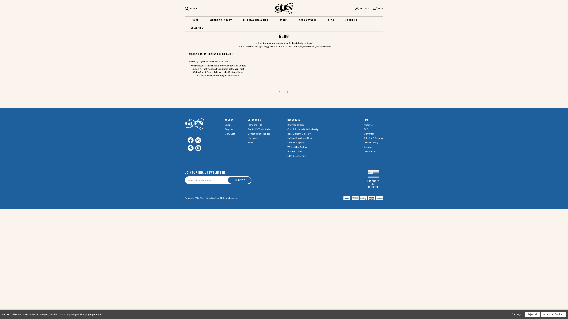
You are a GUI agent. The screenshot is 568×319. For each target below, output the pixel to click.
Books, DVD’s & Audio (259, 129)
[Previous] (280, 92)
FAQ (366, 129)
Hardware (253, 138)
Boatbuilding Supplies (259, 133)
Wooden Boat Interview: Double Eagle (211, 54)
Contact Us (369, 151)
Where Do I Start (221, 20)
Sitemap (368, 146)
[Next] (286, 92)
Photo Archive (294, 151)
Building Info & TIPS (255, 20)
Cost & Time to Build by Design (303, 129)
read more (233, 75)
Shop (195, 20)
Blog (331, 20)
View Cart (230, 133)
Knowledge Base (295, 124)
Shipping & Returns (373, 138)
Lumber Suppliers (296, 142)
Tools (250, 142)
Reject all (532, 314)
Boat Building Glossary (299, 133)
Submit (239, 180)
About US (351, 20)
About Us (368, 124)
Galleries (197, 28)
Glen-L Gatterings (296, 155)
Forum (284, 20)
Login (227, 124)
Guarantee (369, 133)
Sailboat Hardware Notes (300, 138)
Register (229, 129)
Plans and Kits (255, 124)
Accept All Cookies (553, 314)
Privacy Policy (371, 142)
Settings (516, 314)
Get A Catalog (308, 20)
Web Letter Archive (297, 146)
